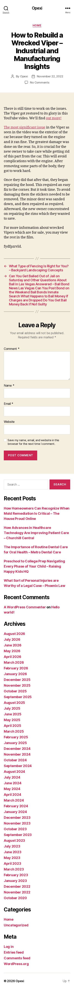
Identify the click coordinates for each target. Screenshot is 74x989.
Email (8, 404)
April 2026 (12, 657)
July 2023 (12, 846)
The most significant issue (24, 127)
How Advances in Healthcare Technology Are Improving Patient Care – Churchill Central (36, 533)
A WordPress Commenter (25, 607)
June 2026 (12, 645)
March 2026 (14, 662)
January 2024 (15, 812)
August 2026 (14, 634)
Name (9, 385)
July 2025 (12, 708)
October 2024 (15, 760)
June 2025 (12, 714)
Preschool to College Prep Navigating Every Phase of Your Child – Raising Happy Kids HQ (34, 566)
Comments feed (17, 958)
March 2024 (14, 800)
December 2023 (17, 818)
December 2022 (17, 886)
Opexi (37, 8)
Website (9, 422)
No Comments (39, 82)
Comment (12, 349)
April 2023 (12, 863)
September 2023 (18, 835)
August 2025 (14, 703)
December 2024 (17, 749)
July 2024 (12, 777)
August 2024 (14, 772)
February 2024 (16, 806)
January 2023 (15, 881)
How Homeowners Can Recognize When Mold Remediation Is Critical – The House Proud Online (36, 513)
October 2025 (15, 691)
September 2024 (18, 766)
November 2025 (17, 685)
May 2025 (12, 720)
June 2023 (12, 852)
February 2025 (16, 737)
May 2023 (12, 858)
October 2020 (15, 898)
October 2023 (15, 829)
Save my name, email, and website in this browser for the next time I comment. (33, 442)
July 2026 (12, 639)
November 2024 (17, 754)
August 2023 (14, 840)
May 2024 (12, 789)
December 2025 (17, 680)
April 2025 (12, 726)
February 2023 (16, 875)
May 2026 (12, 651)
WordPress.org (16, 964)
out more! (53, 118)
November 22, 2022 (50, 76)
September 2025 (18, 697)
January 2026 (15, 674)
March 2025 (14, 731)
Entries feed (14, 952)
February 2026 (16, 668)
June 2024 (12, 783)
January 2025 (15, 743)
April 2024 (12, 795)
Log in (8, 947)
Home (37, 25)
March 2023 (14, 869)
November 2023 (17, 823)
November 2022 (17, 892)
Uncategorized (16, 925)
